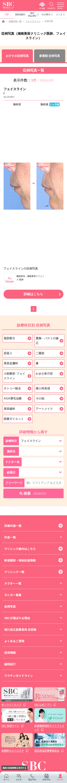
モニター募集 (12, 595)
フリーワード (14, 482)
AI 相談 (42, 8)
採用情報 (10, 652)
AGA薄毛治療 (13, 398)
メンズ (59, 14)
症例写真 (10, 606)
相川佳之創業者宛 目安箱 (20, 629)
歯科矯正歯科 (32, 14)
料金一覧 (10, 537)
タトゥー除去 (12, 388)
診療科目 (11, 440)
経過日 (11, 472)
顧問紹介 (10, 664)
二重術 (40, 353)
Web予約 (46, 779)
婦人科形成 (43, 388)
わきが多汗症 (44, 373)
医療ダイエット (14, 418)
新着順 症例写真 (49, 55)
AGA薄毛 (45, 14)
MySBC (60, 779)
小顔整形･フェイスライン (14, 376)
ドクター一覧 (12, 583)
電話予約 (32, 779)
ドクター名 (12, 461)
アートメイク (44, 408)
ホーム (6, 779)
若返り (8, 353)
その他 (40, 398)
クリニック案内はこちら (20, 549)
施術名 (11, 451)
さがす (19, 779)
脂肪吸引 (9, 338)
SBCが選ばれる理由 (17, 618)
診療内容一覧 (15, 21)
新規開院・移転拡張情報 (20, 560)
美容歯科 (9, 408)
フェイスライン (33, 21)
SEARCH (51, 8)
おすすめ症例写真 (17, 55)
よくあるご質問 (14, 641)
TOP (6, 14)
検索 (35, 493)
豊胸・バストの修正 (47, 340)
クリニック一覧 (14, 572)
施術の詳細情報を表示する (14, 768)
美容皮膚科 (20, 14)
